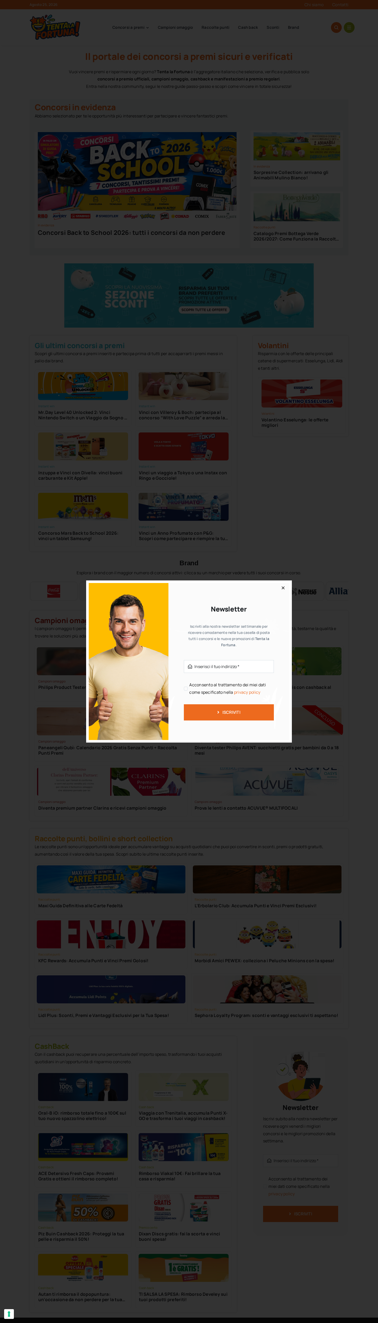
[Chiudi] (283, 588)
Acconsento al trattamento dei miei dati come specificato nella (227, 688)
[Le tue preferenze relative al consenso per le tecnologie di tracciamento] (9, 1314)
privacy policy (247, 692)
